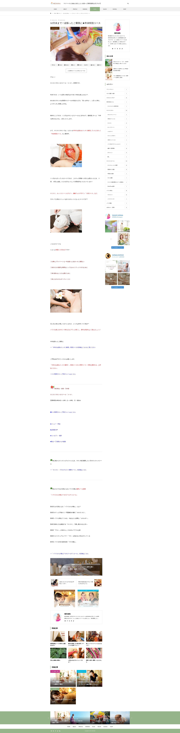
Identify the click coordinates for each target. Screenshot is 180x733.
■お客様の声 (54, 430)
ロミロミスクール (81, 671)
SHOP (124, 9)
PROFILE (75, 9)
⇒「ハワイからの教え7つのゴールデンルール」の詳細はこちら (69, 553)
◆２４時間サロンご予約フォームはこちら (63, 412)
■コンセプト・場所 (56, 435)
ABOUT (65, 9)
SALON (105, 9)
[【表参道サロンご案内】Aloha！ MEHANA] (111, 239)
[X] (69, 620)
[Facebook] (67, 620)
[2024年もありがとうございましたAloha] (124, 239)
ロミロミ (55, 688)
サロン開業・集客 (55, 671)
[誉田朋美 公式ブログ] (55, 3)
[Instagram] (71, 620)
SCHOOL (115, 9)
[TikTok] (73, 620)
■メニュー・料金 (55, 424)
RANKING (85, 9)
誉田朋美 (117, 33)
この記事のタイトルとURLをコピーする (76, 70)
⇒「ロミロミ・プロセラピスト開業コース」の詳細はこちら (68, 470)
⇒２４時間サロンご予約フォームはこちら (63, 374)
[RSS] (59, 731)
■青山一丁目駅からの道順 (58, 441)
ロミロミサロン (55, 28)
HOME (55, 9)
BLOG (95, 9)
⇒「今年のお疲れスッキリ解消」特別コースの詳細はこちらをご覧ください (73, 347)
